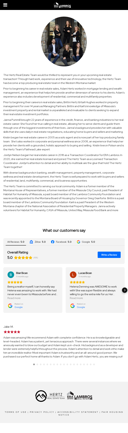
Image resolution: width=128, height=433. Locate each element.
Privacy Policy (42, 412)
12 (71, 364)
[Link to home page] (64, 5)
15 (81, 364)
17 (87, 364)
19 (94, 364)
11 (67, 364)
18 (91, 364)
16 (84, 364)
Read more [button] (14, 298)
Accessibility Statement (78, 412)
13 (74, 364)
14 (77, 364)
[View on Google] (11, 274)
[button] (3, 290)
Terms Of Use (16, 412)
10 (64, 364)
